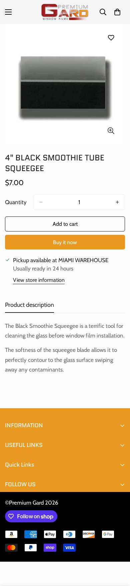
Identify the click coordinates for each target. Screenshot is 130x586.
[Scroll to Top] (118, 550)
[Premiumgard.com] (65, 12)
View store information (39, 280)
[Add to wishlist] (110, 37)
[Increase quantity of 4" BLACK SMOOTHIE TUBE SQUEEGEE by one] (117, 202)
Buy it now (65, 242)
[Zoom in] (110, 130)
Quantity (16, 202)
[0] (117, 12)
